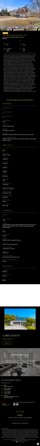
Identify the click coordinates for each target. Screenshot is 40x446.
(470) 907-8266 (7, 393)
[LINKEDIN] (23, 412)
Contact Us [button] (20, 369)
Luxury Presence (28, 417)
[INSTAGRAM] (20, 412)
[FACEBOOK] (17, 412)
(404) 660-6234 (7, 389)
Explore (7, 343)
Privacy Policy (25, 423)
